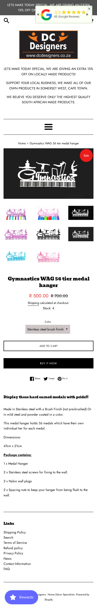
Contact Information (17, 563)
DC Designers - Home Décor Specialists (52, 594)
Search (8, 537)
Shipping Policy (15, 532)
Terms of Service (15, 542)
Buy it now (48, 363)
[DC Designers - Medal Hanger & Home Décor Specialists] (46, 20)
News (8, 558)
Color (48, 322)
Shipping (33, 303)
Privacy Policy (13, 553)
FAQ (7, 569)
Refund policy (13, 548)
